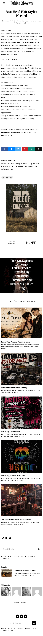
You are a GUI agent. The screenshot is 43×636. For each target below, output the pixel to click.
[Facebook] (4, 149)
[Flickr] (7, 177)
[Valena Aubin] (26, 591)
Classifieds (18, 556)
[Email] (38, 149)
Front (3, 556)
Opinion (6, 558)
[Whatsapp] (31, 149)
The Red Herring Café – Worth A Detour (16, 519)
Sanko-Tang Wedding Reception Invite (15, 342)
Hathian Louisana (21, 243)
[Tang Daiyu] (6, 591)
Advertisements (23, 21)
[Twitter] (18, 149)
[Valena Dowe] (37, 591)
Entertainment (36, 21)
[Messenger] (11, 149)
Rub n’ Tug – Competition (10, 431)
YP (12, 558)
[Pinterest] (25, 149)
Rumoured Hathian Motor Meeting (14, 388)
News (10, 556)
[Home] (11, 177)
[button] (39, 549)
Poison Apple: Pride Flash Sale (13, 475)
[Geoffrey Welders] (16, 591)
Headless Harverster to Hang (24, 570)
